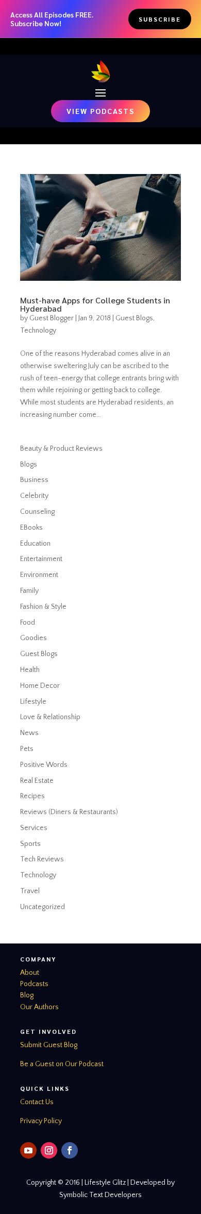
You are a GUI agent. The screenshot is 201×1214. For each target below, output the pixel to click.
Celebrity (34, 496)
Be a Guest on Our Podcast (62, 1064)
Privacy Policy (41, 1121)
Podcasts (34, 984)
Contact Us (37, 1102)
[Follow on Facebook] (69, 1150)
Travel (30, 891)
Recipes (32, 796)
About (29, 973)
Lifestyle (33, 702)
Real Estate (37, 781)
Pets (27, 749)
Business (34, 480)
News (29, 733)
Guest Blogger (51, 318)
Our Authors (39, 1007)
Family (29, 591)
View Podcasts (100, 110)
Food (27, 623)
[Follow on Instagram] (49, 1150)
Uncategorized (42, 907)
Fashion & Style (43, 607)
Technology (38, 330)
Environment (39, 575)
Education (35, 543)
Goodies (33, 638)
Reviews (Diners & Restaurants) (69, 812)
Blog (27, 995)
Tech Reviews (42, 859)
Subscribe (160, 19)
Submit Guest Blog (48, 1045)
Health (30, 670)
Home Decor (40, 686)
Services (33, 828)
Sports (30, 844)
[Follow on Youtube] (28, 1150)
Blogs (28, 464)
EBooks (31, 528)
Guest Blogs (134, 318)
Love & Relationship (50, 717)
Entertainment (41, 559)
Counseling (37, 512)
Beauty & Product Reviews (61, 449)
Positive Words (44, 765)
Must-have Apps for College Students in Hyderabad (95, 304)
